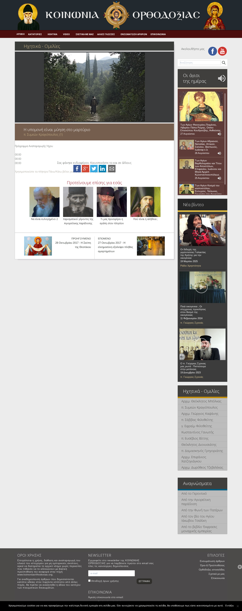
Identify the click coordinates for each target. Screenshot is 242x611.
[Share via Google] (85, 168)
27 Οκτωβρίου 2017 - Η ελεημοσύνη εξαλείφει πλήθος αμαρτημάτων (115, 247)
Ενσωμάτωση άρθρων (134, 34)
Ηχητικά (52, 34)
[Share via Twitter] (94, 168)
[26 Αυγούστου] (186, 145)
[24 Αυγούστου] (186, 189)
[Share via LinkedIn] (102, 168)
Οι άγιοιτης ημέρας (194, 78)
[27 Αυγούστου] (201, 106)
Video (66, 34)
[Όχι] (237, 606)
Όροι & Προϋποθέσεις (212, 565)
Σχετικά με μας (85, 34)
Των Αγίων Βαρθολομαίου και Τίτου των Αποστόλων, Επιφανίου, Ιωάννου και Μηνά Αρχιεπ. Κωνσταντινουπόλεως (208, 167)
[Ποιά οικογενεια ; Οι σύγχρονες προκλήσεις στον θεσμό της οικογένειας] (202, 287)
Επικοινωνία (158, 34)
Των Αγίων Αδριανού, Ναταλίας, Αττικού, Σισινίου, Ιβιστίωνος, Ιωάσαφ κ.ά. (206, 145)
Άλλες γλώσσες (106, 34)
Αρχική (20, 34)
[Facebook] (212, 51)
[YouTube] (222, 51)
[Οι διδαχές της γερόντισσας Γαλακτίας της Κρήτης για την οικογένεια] (202, 230)
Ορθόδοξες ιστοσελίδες (212, 569)
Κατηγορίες (35, 34)
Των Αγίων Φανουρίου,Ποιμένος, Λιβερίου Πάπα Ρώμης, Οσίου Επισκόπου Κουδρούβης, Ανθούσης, (200, 127)
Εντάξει (229, 605)
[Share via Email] (112, 168)
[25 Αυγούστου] (186, 164)
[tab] (202, 401)
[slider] (65, 171)
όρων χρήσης (111, 580)
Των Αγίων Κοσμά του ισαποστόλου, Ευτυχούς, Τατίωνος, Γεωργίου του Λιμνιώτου (208, 189)
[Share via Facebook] (77, 168)
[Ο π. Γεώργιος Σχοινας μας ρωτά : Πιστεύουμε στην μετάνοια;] (202, 344)
